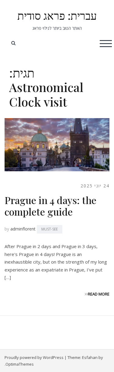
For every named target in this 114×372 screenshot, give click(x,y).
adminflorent (23, 229)
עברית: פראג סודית (57, 15)
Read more (98, 294)
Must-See (49, 229)
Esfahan (90, 357)
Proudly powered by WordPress (34, 357)
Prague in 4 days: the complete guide (50, 205)
